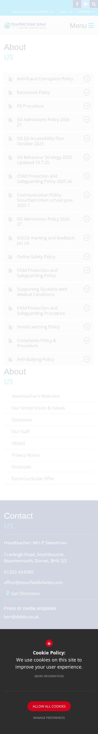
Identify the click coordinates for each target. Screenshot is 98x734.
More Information (49, 676)
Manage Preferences (49, 718)
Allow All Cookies (49, 706)
